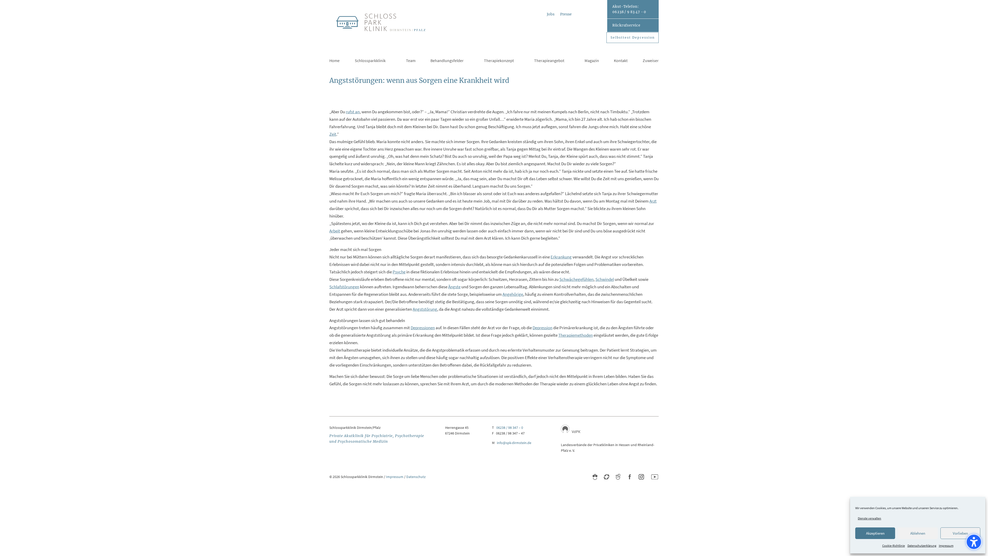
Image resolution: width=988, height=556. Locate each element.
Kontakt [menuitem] (621, 61)
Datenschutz (416, 476)
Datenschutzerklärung (921, 546)
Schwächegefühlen (576, 279)
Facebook (630, 476)
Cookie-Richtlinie (893, 546)
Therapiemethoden (575, 335)
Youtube (654, 476)
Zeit (332, 134)
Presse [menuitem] (566, 14)
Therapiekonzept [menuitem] (499, 61)
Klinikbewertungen (595, 476)
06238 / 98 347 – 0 (509, 427)
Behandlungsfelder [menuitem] (447, 61)
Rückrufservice (626, 25)
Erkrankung (561, 257)
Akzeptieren (875, 533)
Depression (542, 328)
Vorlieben (960, 533)
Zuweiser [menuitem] (651, 61)
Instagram (641, 476)
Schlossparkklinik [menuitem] (370, 61)
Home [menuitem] (334, 61)
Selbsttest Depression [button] (633, 37)
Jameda (618, 476)
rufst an (353, 112)
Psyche (399, 272)
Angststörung (425, 309)
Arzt (653, 201)
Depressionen (423, 328)
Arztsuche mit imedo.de (606, 476)
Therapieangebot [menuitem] (549, 61)
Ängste (454, 287)
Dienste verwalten (869, 518)
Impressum (946, 546)
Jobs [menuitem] (550, 14)
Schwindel (604, 279)
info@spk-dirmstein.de (514, 442)
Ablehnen (917, 533)
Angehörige (512, 294)
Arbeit (334, 231)
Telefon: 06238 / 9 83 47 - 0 (629, 9)
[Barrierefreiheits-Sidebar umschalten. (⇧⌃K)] (974, 542)
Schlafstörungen (344, 287)
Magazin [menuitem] (592, 61)
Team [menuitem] (411, 61)
